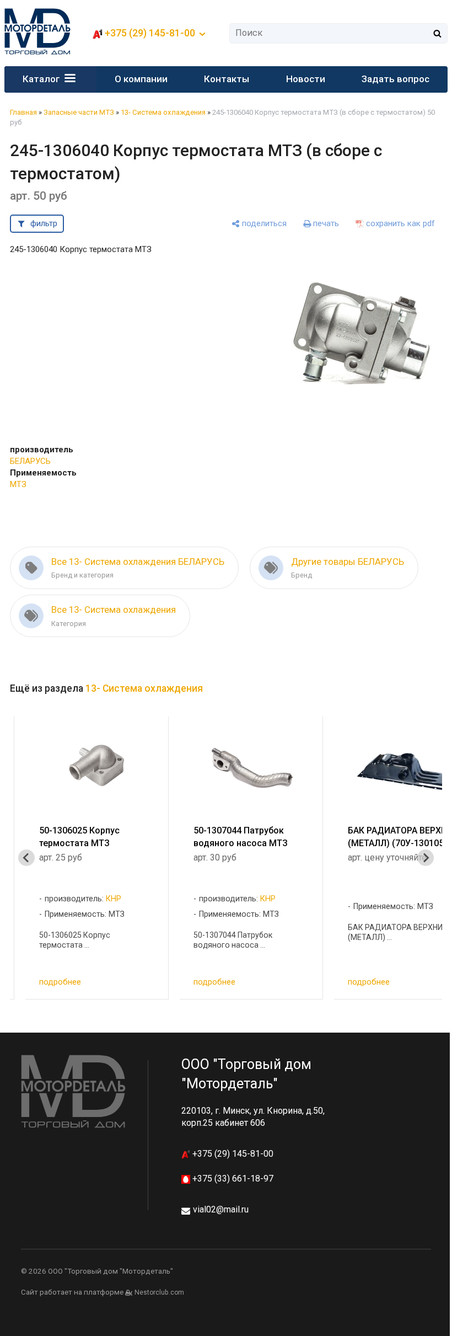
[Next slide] (425, 857)
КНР (113, 899)
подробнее (60, 982)
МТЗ (18, 484)
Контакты (226, 78)
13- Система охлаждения (163, 112)
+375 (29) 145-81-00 (231, 1153)
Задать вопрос (395, 78)
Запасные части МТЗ (79, 112)
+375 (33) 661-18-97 (231, 1178)
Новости (305, 78)
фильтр (43, 223)
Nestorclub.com (159, 1292)
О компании (141, 78)
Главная (23, 112)
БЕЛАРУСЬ (30, 461)
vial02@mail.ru (221, 1209)
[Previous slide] (26, 857)
